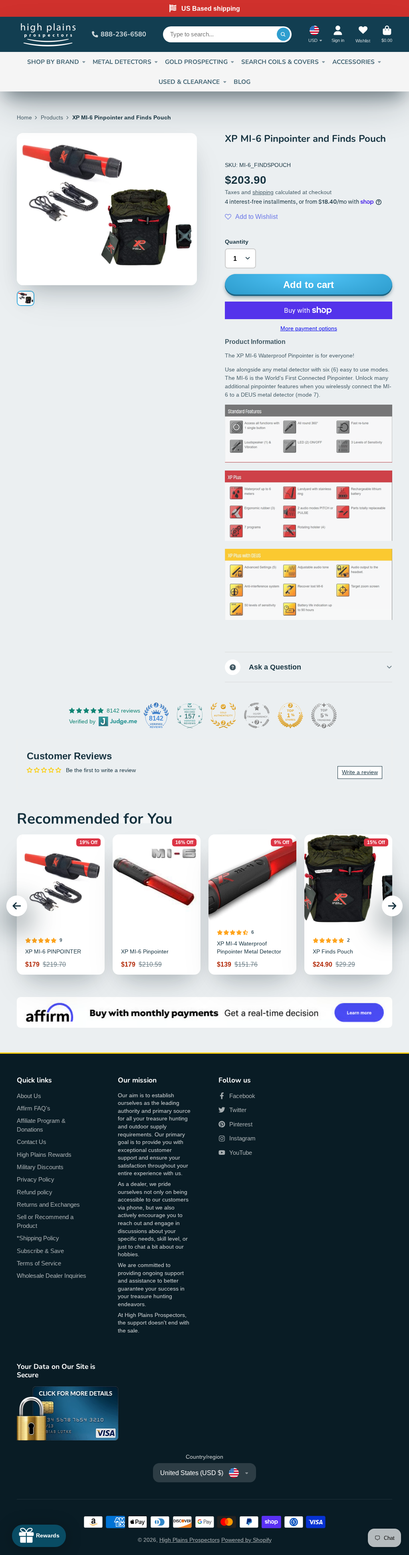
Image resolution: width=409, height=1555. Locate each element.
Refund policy (34, 1192)
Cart (386, 34)
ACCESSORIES (353, 62)
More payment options (308, 328)
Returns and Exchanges (48, 1204)
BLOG (242, 81)
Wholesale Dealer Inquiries (51, 1275)
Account (338, 34)
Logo (49, 34)
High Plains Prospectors (189, 1540)
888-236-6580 (123, 34)
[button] (251, 217)
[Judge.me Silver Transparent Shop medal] (257, 715)
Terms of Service (39, 1263)
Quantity (236, 241)
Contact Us (31, 1141)
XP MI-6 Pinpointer (157, 904)
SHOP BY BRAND (53, 62)
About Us (29, 1095)
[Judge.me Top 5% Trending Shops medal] (324, 715)
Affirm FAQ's (33, 1108)
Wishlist (362, 34)
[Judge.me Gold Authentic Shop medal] (223, 715)
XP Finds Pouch (348, 904)
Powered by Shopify (246, 1540)
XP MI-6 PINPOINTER (61, 904)
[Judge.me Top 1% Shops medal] (290, 715)
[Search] (283, 34)
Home (24, 117)
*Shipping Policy (38, 1238)
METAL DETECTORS (122, 62)
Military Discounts (40, 1167)
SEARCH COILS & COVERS (280, 62)
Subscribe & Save (40, 1250)
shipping (263, 192)
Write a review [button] (360, 772)
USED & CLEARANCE (189, 81)
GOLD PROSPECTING (196, 62)
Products (52, 117)
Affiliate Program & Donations (41, 1125)
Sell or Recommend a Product (45, 1221)
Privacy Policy (35, 1179)
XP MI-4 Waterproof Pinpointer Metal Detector (252, 904)
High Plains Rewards (44, 1154)
